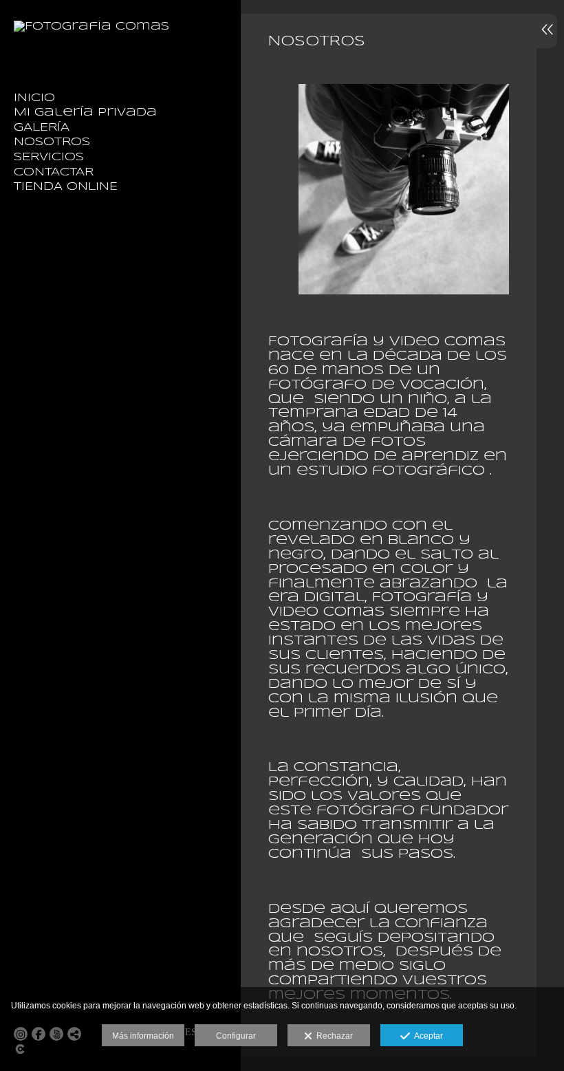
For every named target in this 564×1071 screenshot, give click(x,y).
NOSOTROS (52, 142)
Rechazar (332, 1036)
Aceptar (426, 1036)
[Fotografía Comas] (91, 26)
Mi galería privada (85, 112)
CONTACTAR (54, 172)
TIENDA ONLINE (66, 187)
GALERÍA (41, 127)
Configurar (236, 1036)
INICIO (34, 98)
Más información (143, 1036)
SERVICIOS (49, 157)
